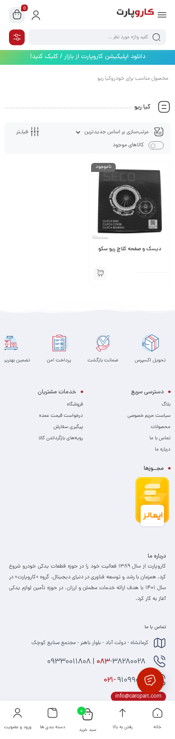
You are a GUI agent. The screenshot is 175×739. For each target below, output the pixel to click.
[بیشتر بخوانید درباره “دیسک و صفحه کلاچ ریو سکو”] (100, 273)
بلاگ (166, 404)
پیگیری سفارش (68, 427)
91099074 (126, 680)
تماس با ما (160, 438)
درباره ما (163, 449)
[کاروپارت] (135, 14)
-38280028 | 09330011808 (97, 662)
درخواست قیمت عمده (61, 415)
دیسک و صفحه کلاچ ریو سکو (129, 249)
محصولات (161, 427)
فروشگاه (75, 404)
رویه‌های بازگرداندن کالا (61, 438)
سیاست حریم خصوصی (149, 415)
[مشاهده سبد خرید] (17, 15)
